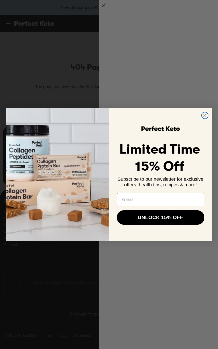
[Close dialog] (205, 115)
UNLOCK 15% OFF (160, 217)
